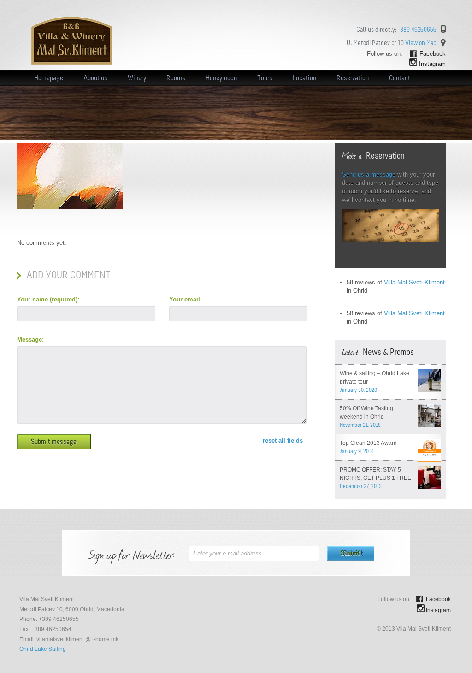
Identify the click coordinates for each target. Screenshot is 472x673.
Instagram (432, 63)
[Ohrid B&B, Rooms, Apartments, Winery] (71, 62)
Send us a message (368, 174)
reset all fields (283, 440)
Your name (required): (48, 299)
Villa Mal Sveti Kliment (414, 282)
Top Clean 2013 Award (368, 443)
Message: (30, 339)
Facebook (432, 53)
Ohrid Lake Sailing (42, 649)
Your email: (185, 299)
